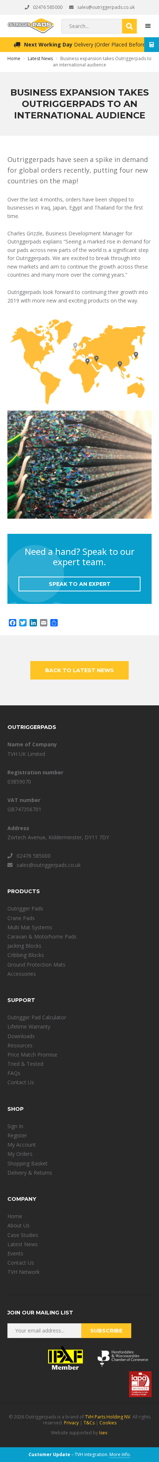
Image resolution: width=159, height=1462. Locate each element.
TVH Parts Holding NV (107, 1417)
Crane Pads (21, 918)
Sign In (15, 1126)
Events (15, 1253)
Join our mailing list (40, 1312)
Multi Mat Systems (29, 927)
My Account (21, 1144)
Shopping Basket (27, 1163)
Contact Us (20, 1082)
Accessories (21, 973)
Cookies (107, 1423)
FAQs (13, 1072)
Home (14, 1216)
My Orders (20, 1153)
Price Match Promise (32, 1054)
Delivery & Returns (29, 1172)
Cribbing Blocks (25, 954)
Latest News (22, 1244)
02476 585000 (47, 7)
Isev (103, 1433)
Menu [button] (148, 26)
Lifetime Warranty (28, 1026)
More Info (119, 1454)
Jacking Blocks (24, 945)
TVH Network (23, 1271)
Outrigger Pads (25, 908)
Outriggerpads (30, 25)
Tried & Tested (25, 1063)
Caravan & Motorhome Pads (42, 936)
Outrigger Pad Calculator (36, 1017)
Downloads (21, 1036)
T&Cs (89, 1423)
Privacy (71, 1423)
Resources (20, 1045)
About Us (18, 1225)
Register (17, 1135)
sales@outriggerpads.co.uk (106, 7)
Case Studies (22, 1234)
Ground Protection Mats (36, 964)
